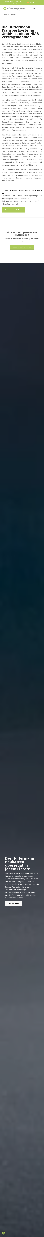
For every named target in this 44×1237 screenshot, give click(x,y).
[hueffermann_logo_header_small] (14, 9)
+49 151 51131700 (14, 2)
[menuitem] (30, 2)
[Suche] (33, 9)
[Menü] (38, 9)
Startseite (6, 15)
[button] (3, 1233)
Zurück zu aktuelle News (13, 210)
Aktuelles (13, 15)
